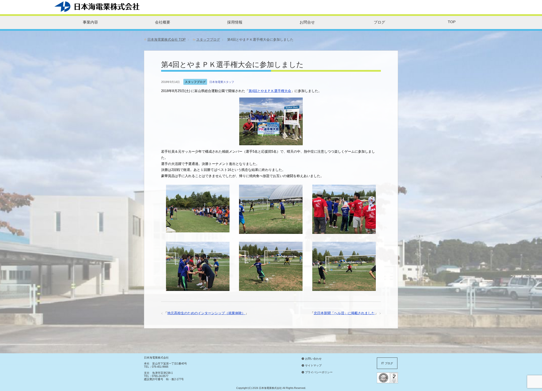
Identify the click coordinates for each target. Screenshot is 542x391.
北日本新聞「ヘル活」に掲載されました (344, 313)
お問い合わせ (313, 358)
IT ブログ (387, 363)
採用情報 (234, 22)
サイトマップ (313, 365)
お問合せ (307, 22)
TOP (452, 22)
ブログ (379, 22)
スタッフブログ (195, 82)
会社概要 (162, 22)
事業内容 (90, 22)
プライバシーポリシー (319, 372)
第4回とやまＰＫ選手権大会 (270, 91)
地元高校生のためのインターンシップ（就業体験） (206, 313)
